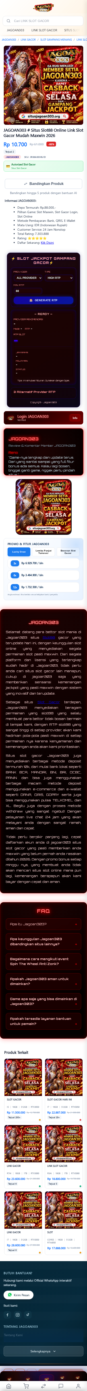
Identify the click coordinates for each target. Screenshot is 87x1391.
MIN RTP (19, 285)
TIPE (48, 272)
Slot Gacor (48, 702)
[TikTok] (28, 1315)
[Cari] (8, 21)
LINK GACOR (28, 39)
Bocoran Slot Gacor (68, 552)
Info (75, 418)
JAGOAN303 (15, 30)
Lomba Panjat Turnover (44, 552)
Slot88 (49, 638)
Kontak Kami (12, 1342)
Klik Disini (47, 243)
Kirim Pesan (21, 1295)
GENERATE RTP (43, 300)
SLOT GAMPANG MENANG (56, 39)
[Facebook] (7, 1315)
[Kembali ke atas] (78, 1361)
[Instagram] (17, 1315)
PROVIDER (20, 272)
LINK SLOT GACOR (44, 30)
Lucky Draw (19, 552)
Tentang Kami (13, 1335)
